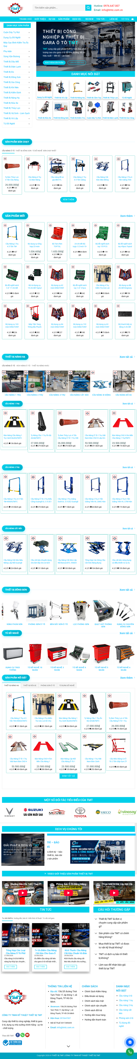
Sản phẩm (64, 19)
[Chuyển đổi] (29, 32)
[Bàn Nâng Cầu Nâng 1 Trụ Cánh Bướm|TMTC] (68, 704)
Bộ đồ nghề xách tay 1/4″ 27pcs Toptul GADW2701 (80, 286)
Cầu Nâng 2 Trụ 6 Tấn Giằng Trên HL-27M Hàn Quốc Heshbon (122, 500)
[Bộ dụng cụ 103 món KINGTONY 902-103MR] (11, 312)
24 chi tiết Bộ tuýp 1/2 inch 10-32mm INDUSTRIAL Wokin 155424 (80, 245)
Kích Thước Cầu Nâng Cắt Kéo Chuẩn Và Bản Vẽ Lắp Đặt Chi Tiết (75, 953)
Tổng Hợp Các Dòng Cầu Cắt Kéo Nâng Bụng (95, 561)
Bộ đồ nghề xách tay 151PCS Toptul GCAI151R (102, 245)
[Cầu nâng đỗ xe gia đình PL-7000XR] (57, 165)
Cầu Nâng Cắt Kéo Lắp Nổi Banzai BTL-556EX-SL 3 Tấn (67, 561)
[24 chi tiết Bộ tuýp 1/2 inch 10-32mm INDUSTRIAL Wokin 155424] (79, 232)
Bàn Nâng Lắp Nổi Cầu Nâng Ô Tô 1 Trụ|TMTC (68, 760)
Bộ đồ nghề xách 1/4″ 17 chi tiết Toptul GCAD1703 (12, 286)
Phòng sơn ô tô (126, 1018)
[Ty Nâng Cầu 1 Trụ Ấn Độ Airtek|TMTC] (93, 704)
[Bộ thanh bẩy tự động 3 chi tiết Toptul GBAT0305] (125, 312)
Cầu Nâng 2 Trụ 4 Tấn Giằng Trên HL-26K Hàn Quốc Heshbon (125, 178)
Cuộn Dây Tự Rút (11, 32)
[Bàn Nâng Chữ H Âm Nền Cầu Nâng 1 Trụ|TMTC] (43, 745)
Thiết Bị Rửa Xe (10, 103)
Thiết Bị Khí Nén (11, 87)
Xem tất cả (126, 356)
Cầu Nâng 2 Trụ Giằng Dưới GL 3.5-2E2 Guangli (68, 500)
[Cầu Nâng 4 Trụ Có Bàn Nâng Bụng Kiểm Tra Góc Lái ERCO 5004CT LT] (34, 165)
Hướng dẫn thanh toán (95, 1019)
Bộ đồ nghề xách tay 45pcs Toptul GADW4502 (125, 245)
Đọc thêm (10, 967)
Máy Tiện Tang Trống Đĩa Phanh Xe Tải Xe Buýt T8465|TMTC (34, 325)
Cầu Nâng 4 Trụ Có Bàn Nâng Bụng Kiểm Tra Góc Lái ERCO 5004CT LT (34, 178)
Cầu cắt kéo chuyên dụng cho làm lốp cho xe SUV (41, 561)
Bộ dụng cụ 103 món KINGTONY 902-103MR (12, 325)
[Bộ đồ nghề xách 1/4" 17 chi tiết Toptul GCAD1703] (11, 273)
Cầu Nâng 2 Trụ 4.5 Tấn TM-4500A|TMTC (12, 245)
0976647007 (65, 1018)
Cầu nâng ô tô (125, 995)
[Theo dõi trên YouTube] (27, 1035)
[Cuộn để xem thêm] (68, 1046)
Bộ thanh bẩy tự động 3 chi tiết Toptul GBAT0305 (125, 325)
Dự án (52, 19)
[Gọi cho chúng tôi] (22, 1035)
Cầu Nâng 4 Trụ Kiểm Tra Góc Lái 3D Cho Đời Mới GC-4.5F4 (102, 286)
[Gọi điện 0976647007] (130, 1052)
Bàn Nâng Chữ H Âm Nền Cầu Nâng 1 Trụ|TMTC (122, 436)
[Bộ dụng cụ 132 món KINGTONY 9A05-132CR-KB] (79, 312)
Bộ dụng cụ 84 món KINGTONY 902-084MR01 (57, 325)
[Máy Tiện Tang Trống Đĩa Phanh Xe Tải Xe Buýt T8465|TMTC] (34, 312)
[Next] (130, 174)
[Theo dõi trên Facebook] (18, 1035)
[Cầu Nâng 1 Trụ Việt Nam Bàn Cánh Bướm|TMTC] (93, 745)
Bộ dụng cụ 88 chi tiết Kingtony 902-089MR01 (125, 286)
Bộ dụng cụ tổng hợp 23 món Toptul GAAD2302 (34, 245)
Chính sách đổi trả (93, 1010)
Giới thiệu (40, 19)
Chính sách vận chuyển (96, 1005)
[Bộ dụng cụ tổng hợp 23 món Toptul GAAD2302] (34, 232)
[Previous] (6, 174)
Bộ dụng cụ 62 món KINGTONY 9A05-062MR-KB (57, 286)
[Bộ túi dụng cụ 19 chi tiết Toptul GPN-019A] (34, 273)
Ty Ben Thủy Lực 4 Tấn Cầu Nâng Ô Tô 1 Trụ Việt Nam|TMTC (12, 178)
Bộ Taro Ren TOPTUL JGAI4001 (57, 245)
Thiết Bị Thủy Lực (11, 108)
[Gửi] (88, 8)
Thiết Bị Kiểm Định (12, 92)
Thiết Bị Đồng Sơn (12, 77)
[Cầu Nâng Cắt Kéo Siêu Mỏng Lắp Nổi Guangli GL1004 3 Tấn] (102, 165)
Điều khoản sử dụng (94, 996)
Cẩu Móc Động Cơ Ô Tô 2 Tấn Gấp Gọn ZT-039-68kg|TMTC (118, 760)
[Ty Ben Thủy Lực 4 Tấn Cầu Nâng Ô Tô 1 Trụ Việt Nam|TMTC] (11, 165)
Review (89, 19)
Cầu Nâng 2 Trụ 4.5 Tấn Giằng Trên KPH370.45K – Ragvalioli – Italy (80, 178)
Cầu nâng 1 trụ (126, 1000)
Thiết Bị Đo (8, 72)
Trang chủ (25, 19)
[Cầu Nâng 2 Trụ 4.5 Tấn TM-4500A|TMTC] (11, 232)
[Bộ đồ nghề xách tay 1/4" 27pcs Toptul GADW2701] (79, 273)
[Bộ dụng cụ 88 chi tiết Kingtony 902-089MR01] (125, 273)
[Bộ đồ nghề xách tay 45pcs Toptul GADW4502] (125, 232)
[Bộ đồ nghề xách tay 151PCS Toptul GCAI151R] (102, 232)
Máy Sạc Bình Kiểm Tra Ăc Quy (15, 44)
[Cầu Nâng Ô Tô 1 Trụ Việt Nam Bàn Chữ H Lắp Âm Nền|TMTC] (18, 745)
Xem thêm (126, 216)
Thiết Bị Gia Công (11, 82)
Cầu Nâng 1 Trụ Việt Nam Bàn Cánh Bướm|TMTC (93, 760)
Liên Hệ (114, 19)
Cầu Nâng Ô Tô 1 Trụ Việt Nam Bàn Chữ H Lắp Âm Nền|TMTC (95, 436)
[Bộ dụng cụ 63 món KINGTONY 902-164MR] (102, 312)
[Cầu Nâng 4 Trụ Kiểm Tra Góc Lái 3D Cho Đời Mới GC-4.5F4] (102, 273)
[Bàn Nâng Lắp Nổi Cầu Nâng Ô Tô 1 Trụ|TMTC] (68, 745)
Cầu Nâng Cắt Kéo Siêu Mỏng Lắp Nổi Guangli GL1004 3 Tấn (102, 178)
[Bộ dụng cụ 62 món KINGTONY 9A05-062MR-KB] (57, 273)
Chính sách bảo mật (94, 1001)
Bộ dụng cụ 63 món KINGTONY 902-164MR (102, 325)
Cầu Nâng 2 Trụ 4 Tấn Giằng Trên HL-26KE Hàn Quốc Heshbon (95, 500)
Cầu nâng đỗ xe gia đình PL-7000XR (57, 178)
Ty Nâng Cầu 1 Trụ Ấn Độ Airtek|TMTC (41, 436)
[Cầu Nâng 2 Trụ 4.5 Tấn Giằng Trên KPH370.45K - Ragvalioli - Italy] (79, 165)
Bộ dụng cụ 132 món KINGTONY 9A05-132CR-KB (80, 325)
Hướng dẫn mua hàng (95, 1015)
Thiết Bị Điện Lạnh (12, 66)
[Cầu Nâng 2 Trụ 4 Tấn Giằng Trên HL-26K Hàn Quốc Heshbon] (125, 165)
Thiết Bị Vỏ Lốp (10, 118)
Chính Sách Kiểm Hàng (95, 991)
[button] (127, 19)
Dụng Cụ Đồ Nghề (11, 37)
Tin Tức (100, 19)
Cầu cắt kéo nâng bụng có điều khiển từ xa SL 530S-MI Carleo (121, 561)
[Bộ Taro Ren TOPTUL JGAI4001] (57, 232)
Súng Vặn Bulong (11, 56)
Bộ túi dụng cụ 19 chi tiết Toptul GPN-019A (34, 286)
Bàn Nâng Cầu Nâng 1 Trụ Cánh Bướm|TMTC (13, 436)
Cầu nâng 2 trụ (126, 1005)
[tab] (8, 150)
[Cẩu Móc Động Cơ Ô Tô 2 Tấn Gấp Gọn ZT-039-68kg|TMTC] (118, 745)
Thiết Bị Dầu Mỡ (11, 61)
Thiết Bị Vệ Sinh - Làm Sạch (16, 113)
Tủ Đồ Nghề (9, 123)
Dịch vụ (76, 19)
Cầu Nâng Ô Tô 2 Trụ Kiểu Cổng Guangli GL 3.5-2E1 (41, 500)
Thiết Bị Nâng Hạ (11, 98)
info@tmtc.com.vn (65, 1027)
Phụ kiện (7, 51)
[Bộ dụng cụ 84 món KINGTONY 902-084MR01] (57, 312)
